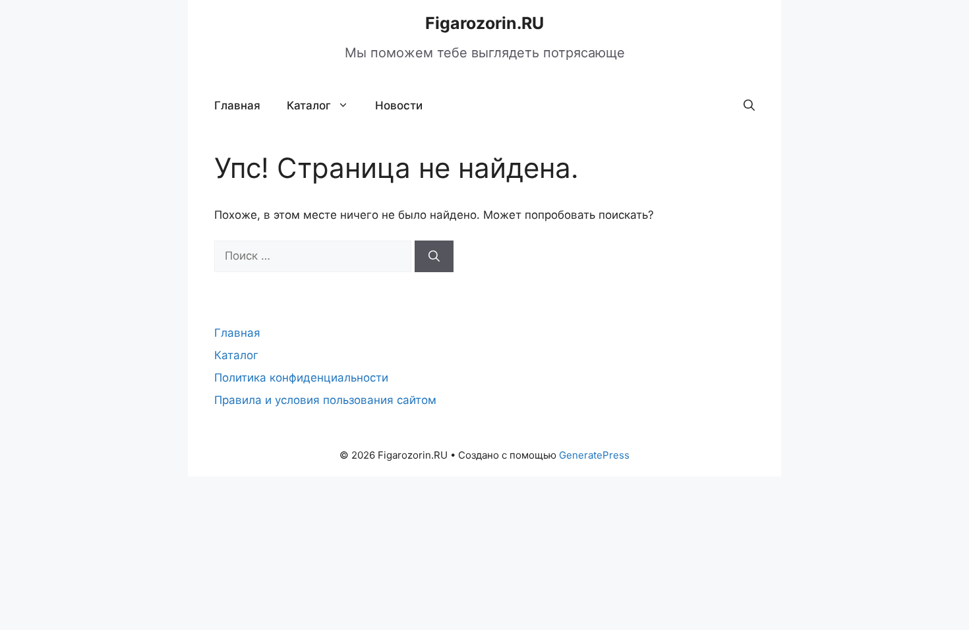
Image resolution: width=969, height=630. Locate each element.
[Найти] (434, 256)
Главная (237, 105)
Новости (399, 105)
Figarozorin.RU (484, 23)
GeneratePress (594, 455)
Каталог (309, 105)
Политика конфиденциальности (301, 377)
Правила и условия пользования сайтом (325, 400)
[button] (749, 105)
